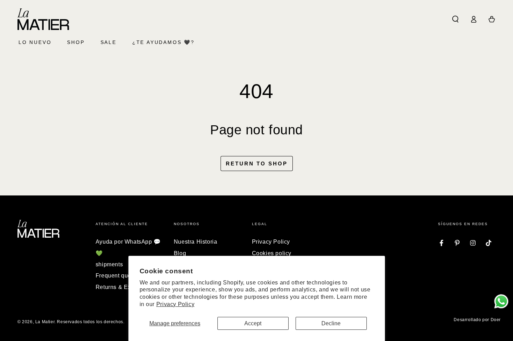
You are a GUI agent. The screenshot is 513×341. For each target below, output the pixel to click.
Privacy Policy (175, 304)
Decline (331, 323)
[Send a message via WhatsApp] (501, 301)
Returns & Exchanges (125, 287)
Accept (252, 323)
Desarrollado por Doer (477, 319)
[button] (455, 19)
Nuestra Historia (195, 242)
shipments (109, 264)
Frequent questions (121, 276)
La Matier (44, 321)
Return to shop (257, 163)
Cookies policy (271, 253)
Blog (180, 253)
